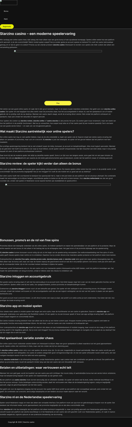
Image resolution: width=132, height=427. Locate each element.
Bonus (6, 11)
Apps (6, 19)
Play (58, 103)
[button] (7, 26)
